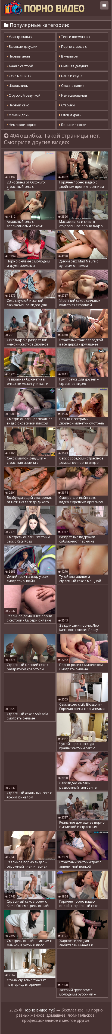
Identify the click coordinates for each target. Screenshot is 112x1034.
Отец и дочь (70, 115)
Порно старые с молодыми (73, 47)
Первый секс (18, 105)
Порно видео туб (39, 1010)
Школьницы (18, 85)
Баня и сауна (71, 76)
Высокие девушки (23, 46)
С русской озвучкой (24, 95)
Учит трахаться (20, 36)
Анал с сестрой (20, 66)
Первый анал (19, 56)
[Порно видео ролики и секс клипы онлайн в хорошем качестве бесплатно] (44, 8)
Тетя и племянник (75, 36)
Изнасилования (73, 95)
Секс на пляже (72, 85)
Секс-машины (19, 76)
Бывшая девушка (74, 66)
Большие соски (73, 124)
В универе (69, 56)
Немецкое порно (22, 124)
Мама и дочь (18, 115)
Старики (67, 105)
